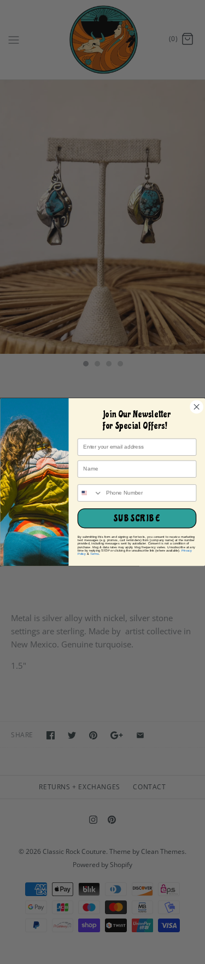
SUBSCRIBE (137, 518)
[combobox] (90, 493)
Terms (94, 553)
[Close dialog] (196, 407)
